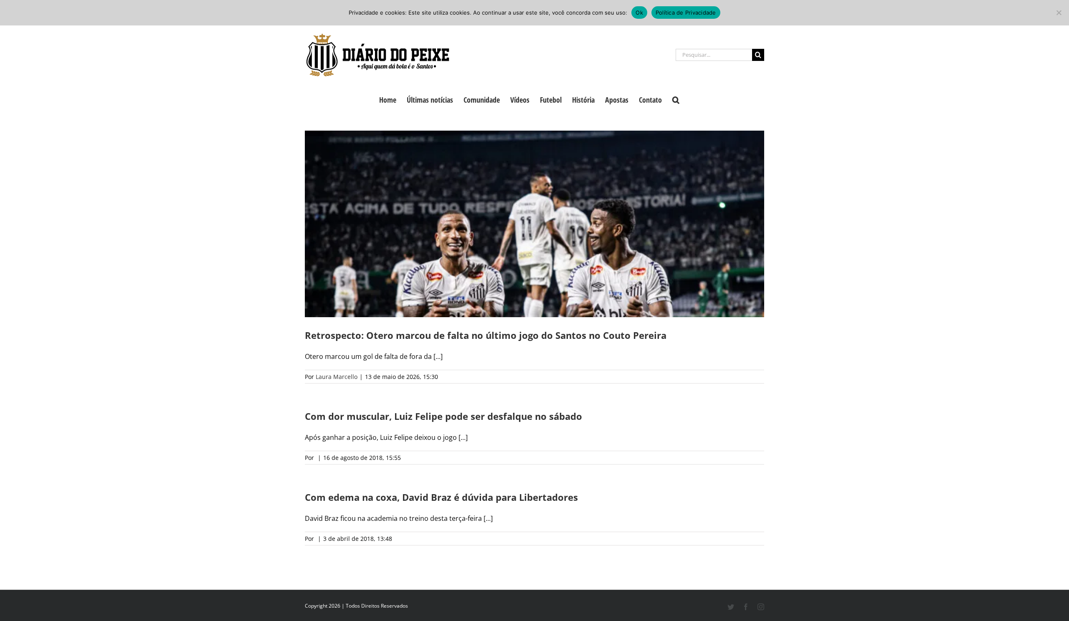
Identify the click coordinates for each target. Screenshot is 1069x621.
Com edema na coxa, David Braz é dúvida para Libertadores (441, 497)
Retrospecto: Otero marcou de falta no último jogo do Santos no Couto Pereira (485, 335)
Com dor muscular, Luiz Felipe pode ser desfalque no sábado (443, 416)
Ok (639, 12)
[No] (1058, 12)
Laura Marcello (336, 377)
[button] (675, 99)
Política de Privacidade (686, 12)
